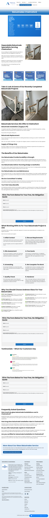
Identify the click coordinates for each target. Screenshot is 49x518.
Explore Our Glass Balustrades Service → (12, 452)
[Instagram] (25, 494)
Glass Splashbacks (40, 475)
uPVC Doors (26, 474)
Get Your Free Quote (37, 25)
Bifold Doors (26, 479)
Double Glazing (39, 467)
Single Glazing (39, 465)
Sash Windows (27, 468)
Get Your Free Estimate (25, 5)
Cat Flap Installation (40, 479)
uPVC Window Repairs (40, 482)
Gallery (39, 2)
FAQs (18, 5)
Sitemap (26, 507)
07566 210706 (16, 477)
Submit (24, 221)
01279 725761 (12, 475)
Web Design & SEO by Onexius (29, 511)
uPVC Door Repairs (40, 484)
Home (25, 499)
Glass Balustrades (28, 482)
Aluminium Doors (27, 475)
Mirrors (37, 477)
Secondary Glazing (40, 470)
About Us (18, 2)
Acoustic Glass (39, 472)
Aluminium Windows (28, 467)
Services (24, 2)
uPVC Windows (27, 465)
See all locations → (6, 500)
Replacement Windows (29, 470)
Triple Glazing (39, 468)
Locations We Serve (32, 2)
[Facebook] (28, 494)
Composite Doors (28, 477)
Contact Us (34, 5)
